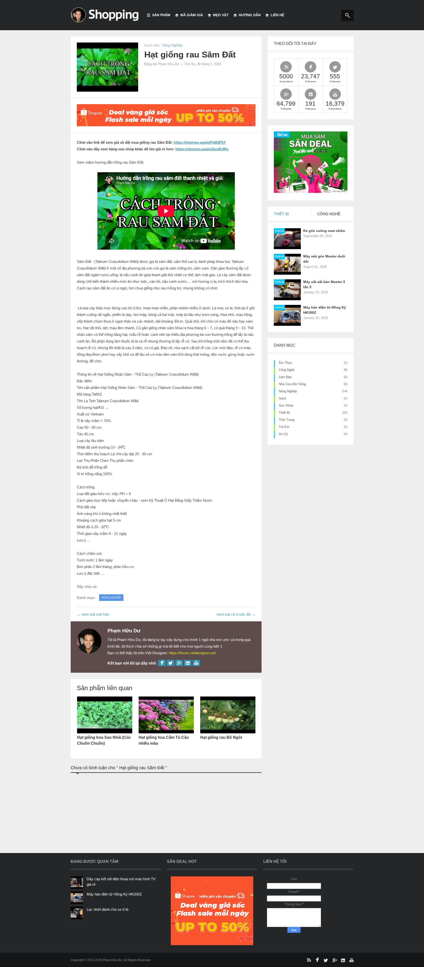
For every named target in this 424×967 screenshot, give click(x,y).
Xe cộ (283, 434)
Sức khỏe (286, 405)
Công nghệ (286, 370)
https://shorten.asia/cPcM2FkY (200, 142)
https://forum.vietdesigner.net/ (192, 653)
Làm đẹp (285, 377)
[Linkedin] (187, 663)
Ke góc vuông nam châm (324, 231)
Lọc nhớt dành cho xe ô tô (107, 909)
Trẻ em (284, 427)
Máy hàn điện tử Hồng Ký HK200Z (114, 894)
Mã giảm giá (191, 15)
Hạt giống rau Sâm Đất (190, 54)
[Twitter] (170, 663)
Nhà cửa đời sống (292, 384)
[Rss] (308, 960)
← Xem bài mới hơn (93, 614)
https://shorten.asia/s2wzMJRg (201, 149)
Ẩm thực (285, 363)
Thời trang (286, 420)
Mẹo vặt (221, 15)
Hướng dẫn (250, 15)
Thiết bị (279, 230)
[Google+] (179, 663)
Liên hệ (277, 15)
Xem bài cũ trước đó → (236, 614)
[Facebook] (162, 663)
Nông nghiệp (288, 391)
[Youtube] (196, 663)
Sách (282, 398)
